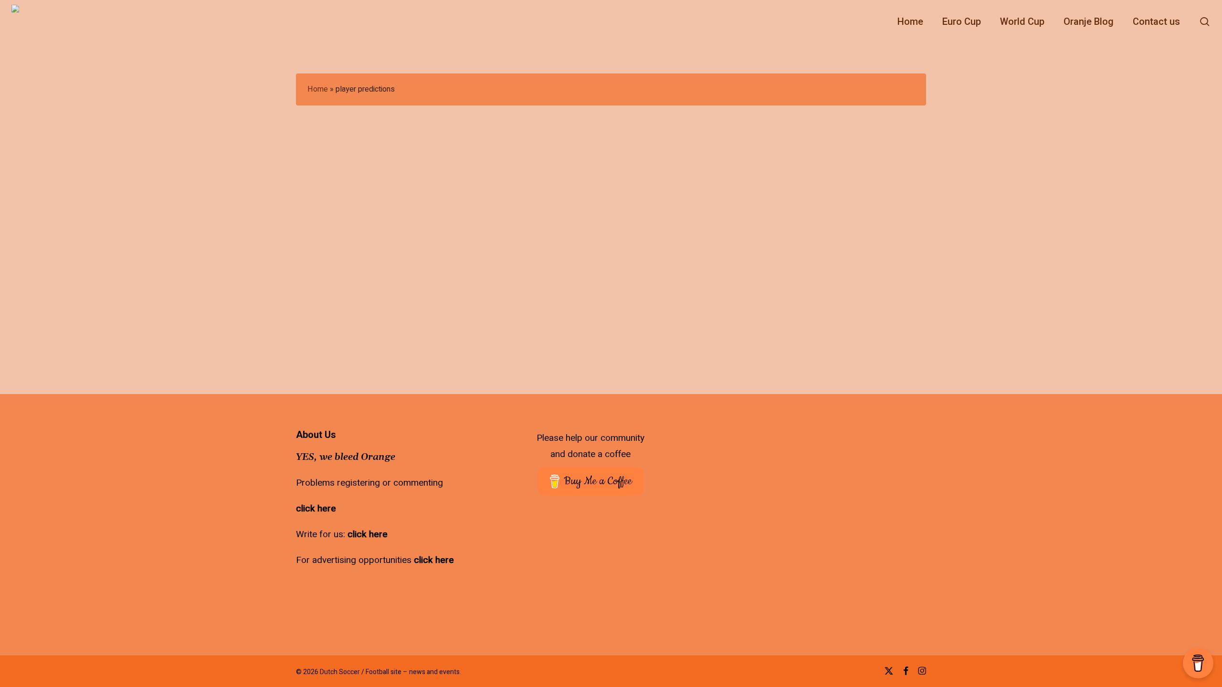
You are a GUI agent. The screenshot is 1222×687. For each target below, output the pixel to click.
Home (317, 89)
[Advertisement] (880, 489)
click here (316, 508)
